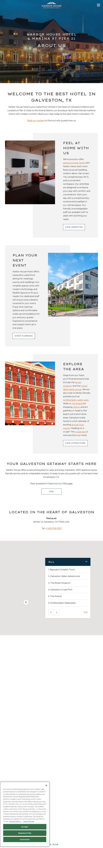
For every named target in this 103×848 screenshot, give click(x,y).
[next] (51, 172)
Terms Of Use (28, 821)
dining (76, 407)
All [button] (51, 561)
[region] (24, 814)
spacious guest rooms (74, 163)
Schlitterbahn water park (76, 400)
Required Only (24, 833)
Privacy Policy (15, 821)
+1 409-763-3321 (54, 528)
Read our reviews (36, 120)
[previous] (9, 172)
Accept (24, 827)
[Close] (46, 785)
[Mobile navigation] (98, 5)
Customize (25, 839)
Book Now (51, 844)
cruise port (80, 432)
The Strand (77, 403)
